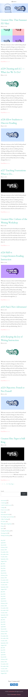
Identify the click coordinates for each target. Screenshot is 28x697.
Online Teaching (4, 519)
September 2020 (4, 671)
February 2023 (4, 603)
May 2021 (3, 652)
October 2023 (4, 584)
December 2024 (4, 552)
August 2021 (4, 645)
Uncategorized (4, 533)
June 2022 (3, 622)
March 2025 (3, 545)
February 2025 (4, 547)
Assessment (3, 500)
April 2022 (3, 626)
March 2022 (3, 629)
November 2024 (4, 554)
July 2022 (3, 619)
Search (2, 491)
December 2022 (4, 608)
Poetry (2, 526)
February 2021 (4, 659)
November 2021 (4, 638)
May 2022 (3, 624)
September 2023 (4, 587)
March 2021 (3, 657)
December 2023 (4, 580)
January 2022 (4, 633)
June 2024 (3, 566)
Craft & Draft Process (6, 505)
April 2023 (3, 598)
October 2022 (4, 612)
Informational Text (5, 514)
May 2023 (3, 596)
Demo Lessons (4, 510)
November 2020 (4, 666)
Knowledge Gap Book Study (7, 517)
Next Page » (11, 484)
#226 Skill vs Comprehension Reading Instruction (12, 256)
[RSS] (14, 684)
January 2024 (4, 577)
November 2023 (4, 582)
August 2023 (4, 589)
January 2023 (4, 605)
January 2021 (4, 661)
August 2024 (4, 561)
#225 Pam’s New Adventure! (14, 306)
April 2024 (3, 570)
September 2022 (4, 615)
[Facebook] (11, 684)
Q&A (2, 528)
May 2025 (3, 540)
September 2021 (4, 643)
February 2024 (4, 575)
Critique (3, 507)
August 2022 (4, 617)
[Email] (17, 684)
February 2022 (4, 631)
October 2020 (4, 668)
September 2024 (4, 559)
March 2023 (3, 601)
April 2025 (3, 542)
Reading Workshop (5, 530)
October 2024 (4, 556)
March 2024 (3, 573)
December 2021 (4, 636)
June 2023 (3, 594)
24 (7, 484)
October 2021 (4, 640)
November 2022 (4, 610)
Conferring (3, 503)
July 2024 (3, 563)
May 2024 (3, 568)
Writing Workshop (5, 535)
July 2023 (3, 591)
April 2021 (3, 654)
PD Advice (3, 521)
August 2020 (4, 673)
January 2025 (4, 549)
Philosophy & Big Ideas (6, 523)
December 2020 (4, 664)
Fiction (2, 512)
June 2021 (3, 650)
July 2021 (3, 647)
